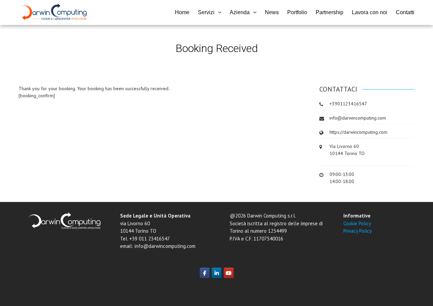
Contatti (405, 12)
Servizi (206, 12)
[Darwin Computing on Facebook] (205, 272)
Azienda (240, 12)
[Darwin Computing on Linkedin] (216, 272)
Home (182, 12)
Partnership (329, 12)
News (272, 12)
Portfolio (297, 12)
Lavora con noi (369, 12)
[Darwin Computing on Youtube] (229, 272)
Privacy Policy (357, 231)
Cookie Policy (357, 223)
